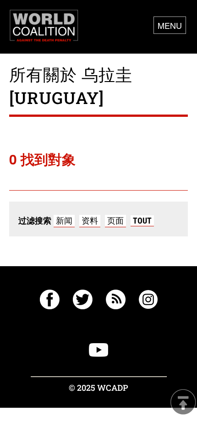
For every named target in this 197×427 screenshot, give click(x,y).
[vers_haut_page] (183, 403)
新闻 (64, 220)
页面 (115, 220)
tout (142, 220)
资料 (90, 220)
